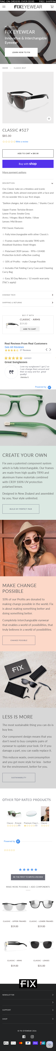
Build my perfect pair (21, 509)
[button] (46, 349)
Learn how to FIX (21, 52)
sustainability (18, 778)
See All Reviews (14, 347)
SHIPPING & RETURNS (12, 302)
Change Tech (8, 295)
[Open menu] (6, 7)
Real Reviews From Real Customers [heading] (26, 343)
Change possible (18, 640)
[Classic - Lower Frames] (41, 905)
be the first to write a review (28, 877)
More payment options (14, 172)
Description (8, 183)
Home (5, 68)
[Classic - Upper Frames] (14, 905)
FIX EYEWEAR (26, 1031)
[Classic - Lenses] (41, 944)
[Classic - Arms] (14, 944)
